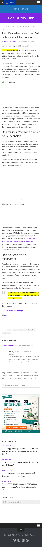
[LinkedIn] (22, 9)
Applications (7, 446)
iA (13, 459)
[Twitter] (15, 9)
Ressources (28, 26)
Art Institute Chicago (14, 311)
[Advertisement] (21, 183)
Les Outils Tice (21, 18)
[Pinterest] (26, 9)
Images (22, 330)
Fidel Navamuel (10, 41)
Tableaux (6, 29)
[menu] (10, 2)
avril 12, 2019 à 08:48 (24, 352)
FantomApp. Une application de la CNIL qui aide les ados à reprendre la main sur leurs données (20, 451)
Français (5, 470)
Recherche (6, 459)
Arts (9, 330)
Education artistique (11, 26)
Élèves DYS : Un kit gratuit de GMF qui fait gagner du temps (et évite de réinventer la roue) (19, 487)
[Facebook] (19, 9)
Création (15, 330)
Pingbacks (27, 345)
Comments (10, 345)
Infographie (30, 330)
